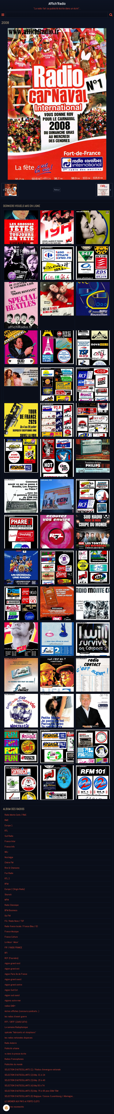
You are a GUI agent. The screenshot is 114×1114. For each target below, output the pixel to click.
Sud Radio (9, 835)
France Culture (11, 936)
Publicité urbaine (12, 1048)
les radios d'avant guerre (16, 1016)
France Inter (10, 841)
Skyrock (8, 894)
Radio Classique (12, 905)
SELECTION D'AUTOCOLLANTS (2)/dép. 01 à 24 (25, 1074)
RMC (6, 820)
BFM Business (11, 910)
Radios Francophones (14, 1059)
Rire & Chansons (12, 867)
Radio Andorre (11, 1043)
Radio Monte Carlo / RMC (15, 814)
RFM (6, 883)
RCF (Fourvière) (11, 958)
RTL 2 (7, 878)
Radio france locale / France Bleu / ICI (21, 926)
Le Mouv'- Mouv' (11, 942)
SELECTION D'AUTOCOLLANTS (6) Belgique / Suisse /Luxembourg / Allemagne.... (39, 1096)
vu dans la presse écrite (15, 1053)
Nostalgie (9, 857)
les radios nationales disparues (19, 1037)
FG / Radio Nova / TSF (14, 921)
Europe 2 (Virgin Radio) (15, 889)
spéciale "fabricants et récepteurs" (20, 1032)
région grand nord (12, 963)
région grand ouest (13, 979)
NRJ (6, 851)
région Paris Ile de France (16, 974)
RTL (6, 830)
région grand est (12, 968)
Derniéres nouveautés (14, 1106)
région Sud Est (11, 990)
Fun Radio (9, 873)
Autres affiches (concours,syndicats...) (22, 1011)
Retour (57, 190)
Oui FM (8, 915)
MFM (7, 899)
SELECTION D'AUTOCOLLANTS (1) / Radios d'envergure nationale (33, 1069)
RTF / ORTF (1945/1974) (16, 1021)
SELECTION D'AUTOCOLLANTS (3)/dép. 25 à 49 (25, 1080)
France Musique (12, 931)
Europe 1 (8, 825)
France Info (10, 846)
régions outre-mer (13, 1000)
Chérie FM (9, 862)
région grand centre (13, 984)
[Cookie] (6, 1108)
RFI (6, 952)
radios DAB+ (10, 1005)
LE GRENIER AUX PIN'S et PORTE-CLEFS (22, 1101)
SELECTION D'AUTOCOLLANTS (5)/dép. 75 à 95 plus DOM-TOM (31, 1090)
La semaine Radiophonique (16, 1027)
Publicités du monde (13, 1064)
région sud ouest (12, 995)
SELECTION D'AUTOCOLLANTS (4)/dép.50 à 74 (25, 1085)
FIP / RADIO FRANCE (13, 947)
